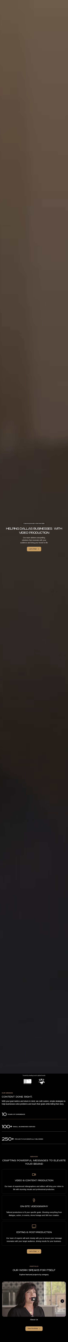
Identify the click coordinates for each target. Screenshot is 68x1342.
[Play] (34, 1299)
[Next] (62, 1301)
